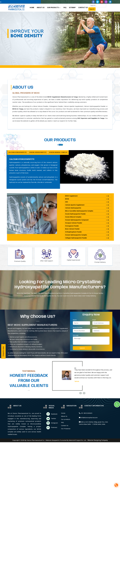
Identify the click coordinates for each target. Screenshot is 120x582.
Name (75, 320)
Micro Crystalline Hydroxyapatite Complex (79, 211)
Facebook (54, 414)
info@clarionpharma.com (89, 418)
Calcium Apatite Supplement (74, 205)
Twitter (53, 419)
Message (75, 335)
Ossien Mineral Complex (73, 217)
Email (94, 320)
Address (95, 327)
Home (63, 413)
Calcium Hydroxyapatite (73, 208)
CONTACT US (83, 8)
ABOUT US (40, 8)
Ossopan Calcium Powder (73, 223)
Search (92, 9)
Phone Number (77, 327)
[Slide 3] (63, 65)
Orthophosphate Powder (73, 232)
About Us (64, 416)
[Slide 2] (60, 65)
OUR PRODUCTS (53, 8)
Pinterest (54, 427)
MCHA (67, 199)
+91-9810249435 (86, 413)
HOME (32, 8)
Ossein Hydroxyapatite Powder (75, 214)
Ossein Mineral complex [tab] (58, 152)
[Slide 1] (56, 65)
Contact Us (64, 426)
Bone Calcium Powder (72, 229)
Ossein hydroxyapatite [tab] (37, 152)
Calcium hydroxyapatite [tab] (17, 152)
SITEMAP (72, 8)
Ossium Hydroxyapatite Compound (76, 220)
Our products (65, 419)
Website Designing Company (97, 440)
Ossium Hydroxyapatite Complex (76, 235)
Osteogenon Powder (72, 226)
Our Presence (65, 429)
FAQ (64, 8)
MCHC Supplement (71, 196)
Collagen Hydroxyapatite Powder (76, 238)
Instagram (54, 423)
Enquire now (3, 351)
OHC (66, 202)
